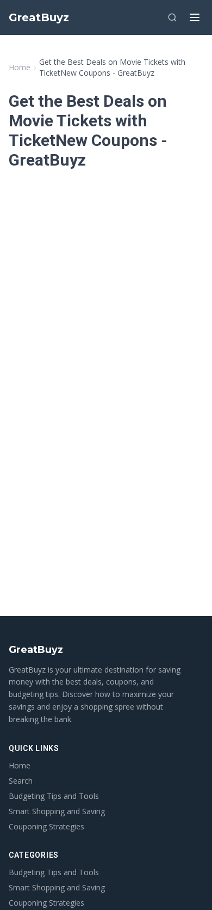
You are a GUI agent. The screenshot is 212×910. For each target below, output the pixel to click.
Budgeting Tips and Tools (54, 796)
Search (21, 780)
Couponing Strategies (46, 826)
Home (19, 67)
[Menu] (194, 17)
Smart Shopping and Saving (57, 811)
